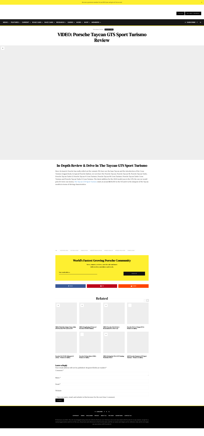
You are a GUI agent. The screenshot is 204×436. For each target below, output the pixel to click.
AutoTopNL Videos (64, 250)
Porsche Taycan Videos (120, 250)
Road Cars (36, 22)
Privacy (97, 415)
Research (60, 22)
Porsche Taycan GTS (109, 250)
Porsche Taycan (84, 250)
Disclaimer (89, 415)
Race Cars (48, 22)
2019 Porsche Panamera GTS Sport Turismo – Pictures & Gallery (137, 356)
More (78, 22)
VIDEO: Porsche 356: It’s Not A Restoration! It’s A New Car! (111, 327)
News (5, 22)
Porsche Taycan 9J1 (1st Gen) (96, 250)
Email (58, 384)
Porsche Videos (131, 250)
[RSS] (106, 411)
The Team (111, 415)
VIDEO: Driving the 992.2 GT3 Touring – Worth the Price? (114, 356)
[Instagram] (198, 22)
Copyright (76, 415)
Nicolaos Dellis (98, 29)
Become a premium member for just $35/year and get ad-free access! (102, 2)
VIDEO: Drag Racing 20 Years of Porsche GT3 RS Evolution (87, 327)
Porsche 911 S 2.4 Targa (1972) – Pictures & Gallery (136, 327)
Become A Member (193, 13)
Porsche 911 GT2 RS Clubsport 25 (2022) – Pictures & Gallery (64, 356)
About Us (103, 415)
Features (15, 22)
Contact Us (127, 415)
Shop (86, 22)
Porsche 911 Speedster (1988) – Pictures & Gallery (88, 356)
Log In (180, 13)
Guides (70, 22)
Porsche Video (109, 29)
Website (58, 391)
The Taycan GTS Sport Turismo (85, 182)
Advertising (119, 415)
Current (25, 22)
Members (95, 22)
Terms (82, 415)
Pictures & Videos (74, 250)
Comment (59, 370)
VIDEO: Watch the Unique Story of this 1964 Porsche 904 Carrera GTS (65, 327)
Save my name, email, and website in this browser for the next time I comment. (86, 397)
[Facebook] (197, 22)
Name (58, 378)
